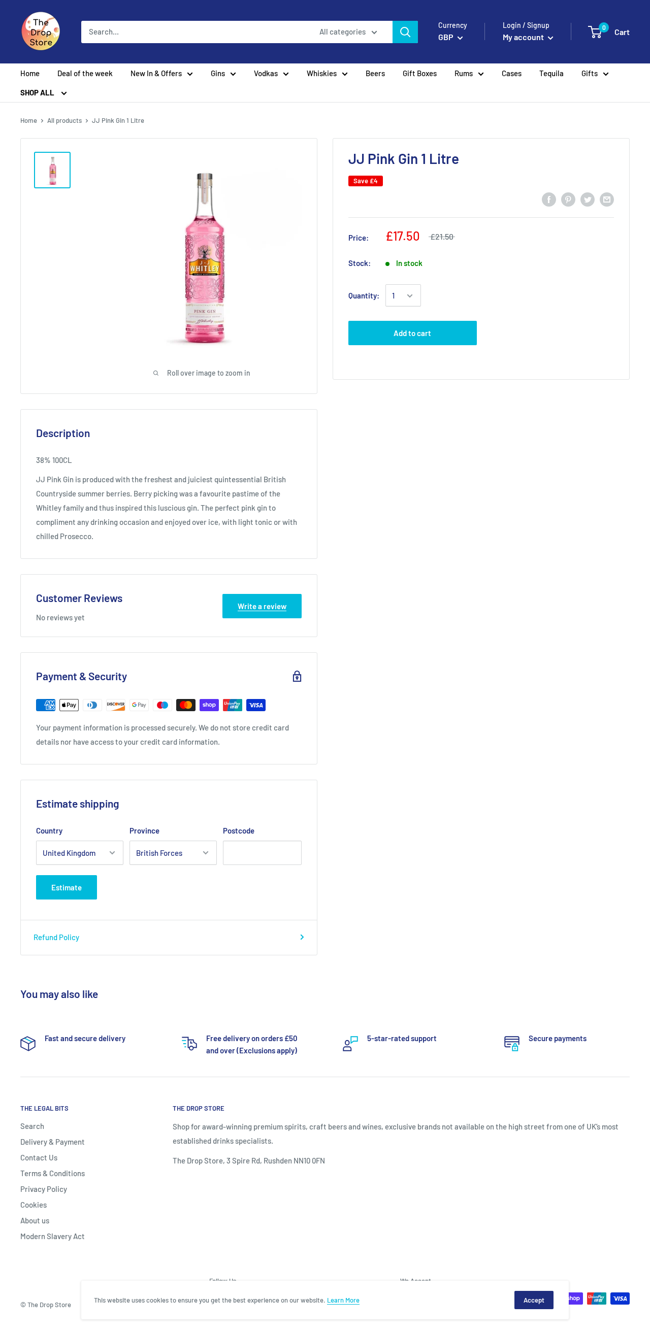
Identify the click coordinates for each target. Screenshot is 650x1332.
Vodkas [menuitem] (266, 73)
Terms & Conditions (52, 1173)
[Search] (405, 32)
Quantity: (363, 296)
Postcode (238, 830)
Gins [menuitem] (218, 73)
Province (144, 830)
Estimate (66, 887)
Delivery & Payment (52, 1141)
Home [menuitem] (30, 73)
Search (32, 1125)
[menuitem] (43, 92)
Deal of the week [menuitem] (85, 73)
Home (28, 120)
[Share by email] (607, 198)
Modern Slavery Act (52, 1236)
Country (49, 830)
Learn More (343, 1300)
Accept (534, 1300)
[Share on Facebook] (549, 198)
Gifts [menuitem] (589, 73)
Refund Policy (56, 937)
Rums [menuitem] (463, 73)
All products (64, 120)
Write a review (262, 606)
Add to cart (412, 333)
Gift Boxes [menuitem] (420, 73)
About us (34, 1220)
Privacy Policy (43, 1188)
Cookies (33, 1204)
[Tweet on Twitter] (587, 198)
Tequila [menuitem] (551, 73)
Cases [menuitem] (512, 73)
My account (524, 37)
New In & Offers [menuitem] (156, 73)
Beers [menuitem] (375, 73)
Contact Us (38, 1157)
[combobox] (193, 32)
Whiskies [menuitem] (322, 73)
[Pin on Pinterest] (568, 198)
